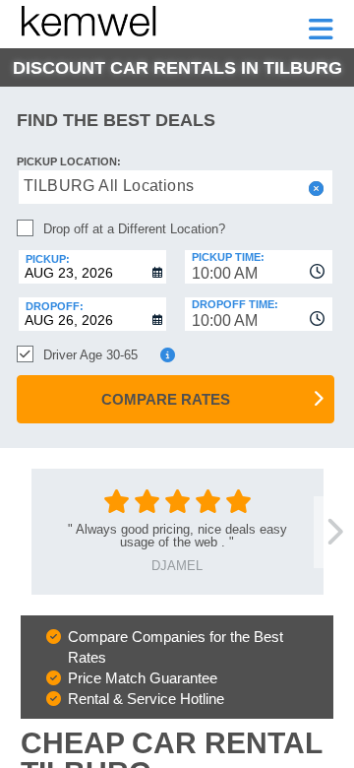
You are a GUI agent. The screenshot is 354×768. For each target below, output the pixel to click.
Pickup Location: (69, 161)
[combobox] (258, 267)
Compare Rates (165, 399)
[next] (333, 532)
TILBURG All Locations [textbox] (109, 185)
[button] (314, 188)
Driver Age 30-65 (90, 355)
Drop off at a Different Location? (134, 229)
